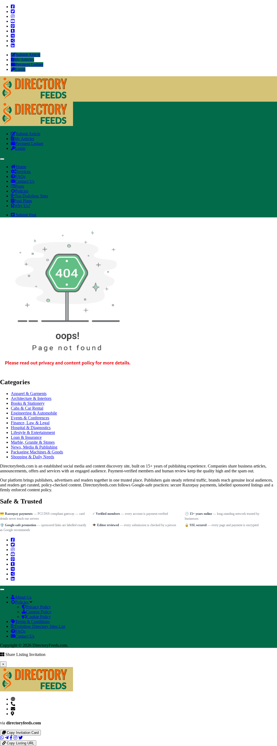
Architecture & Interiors (31, 398)
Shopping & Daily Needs (32, 457)
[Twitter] (13, 11)
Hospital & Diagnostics (31, 427)
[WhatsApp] (2, 737)
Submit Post (25, 215)
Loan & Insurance (26, 437)
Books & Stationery (28, 403)
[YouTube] (13, 21)
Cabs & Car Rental (27, 408)
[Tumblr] (13, 31)
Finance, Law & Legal (30, 422)
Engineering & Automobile (34, 413)
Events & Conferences (30, 418)
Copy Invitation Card (22, 733)
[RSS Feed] (13, 40)
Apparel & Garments (29, 393)
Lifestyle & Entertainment (33, 432)
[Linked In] (13, 45)
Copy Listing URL (20, 743)
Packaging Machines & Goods (37, 452)
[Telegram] (7, 737)
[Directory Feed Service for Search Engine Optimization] (36, 99)
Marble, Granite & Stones (33, 442)
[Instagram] (13, 16)
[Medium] (13, 36)
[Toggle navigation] (2, 159)
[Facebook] (13, 6)
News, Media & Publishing (34, 447)
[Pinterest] (13, 26)
